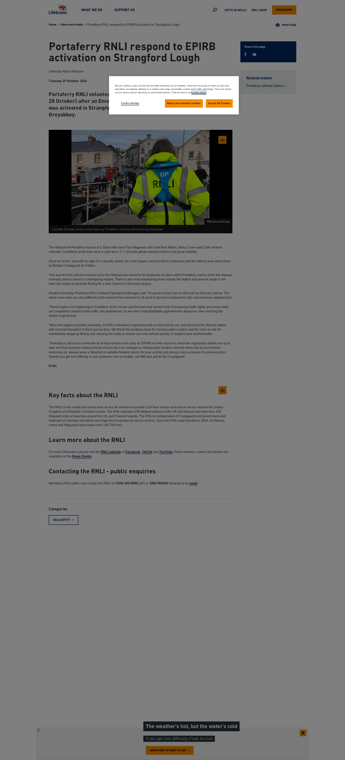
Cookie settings (130, 103)
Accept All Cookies (219, 103)
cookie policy (199, 92)
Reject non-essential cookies (184, 103)
